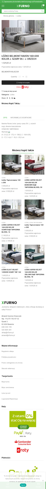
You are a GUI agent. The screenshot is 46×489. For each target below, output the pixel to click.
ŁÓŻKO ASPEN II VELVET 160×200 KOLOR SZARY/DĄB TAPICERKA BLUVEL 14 (11, 228)
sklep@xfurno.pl (8, 333)
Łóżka (19, 16)
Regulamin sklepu (8, 351)
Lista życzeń (6, 393)
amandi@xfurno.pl (8, 335)
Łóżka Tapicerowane (35, 222)
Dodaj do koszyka (24, 82)
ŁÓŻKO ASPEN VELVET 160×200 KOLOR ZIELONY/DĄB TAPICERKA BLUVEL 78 (34, 273)
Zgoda (23, 485)
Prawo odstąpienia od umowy (12, 363)
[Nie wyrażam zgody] (43, 481)
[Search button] (42, 11)
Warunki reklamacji (8, 368)
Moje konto (6, 382)
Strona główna (8, 16)
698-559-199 (7, 327)
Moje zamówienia (8, 387)
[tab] (5, 118)
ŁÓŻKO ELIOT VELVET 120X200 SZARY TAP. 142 (11, 271)
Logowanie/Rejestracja (10, 399)
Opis (5, 118)
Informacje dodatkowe (20, 118)
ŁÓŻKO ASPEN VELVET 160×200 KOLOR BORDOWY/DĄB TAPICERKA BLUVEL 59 (33, 183)
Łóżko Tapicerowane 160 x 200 (11, 181)
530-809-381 (7, 330)
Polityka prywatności (9, 357)
